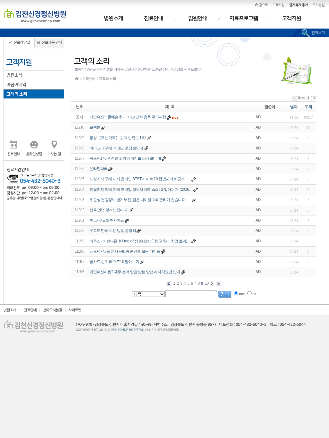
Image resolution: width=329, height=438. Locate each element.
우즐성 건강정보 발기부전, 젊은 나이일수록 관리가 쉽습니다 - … (140, 200)
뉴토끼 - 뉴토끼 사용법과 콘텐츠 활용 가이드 (124, 251)
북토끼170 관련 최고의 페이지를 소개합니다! (125, 158)
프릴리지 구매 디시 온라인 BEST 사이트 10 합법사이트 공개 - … (140, 179)
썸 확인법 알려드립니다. (108, 210)
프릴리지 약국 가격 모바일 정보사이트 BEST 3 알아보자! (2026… (140, 189)
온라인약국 (98, 168)
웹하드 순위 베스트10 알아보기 (114, 261)
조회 (308, 107)
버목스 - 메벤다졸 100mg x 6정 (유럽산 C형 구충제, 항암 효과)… (140, 241)
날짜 (294, 107)
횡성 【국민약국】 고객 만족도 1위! (117, 138)
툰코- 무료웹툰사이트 (106, 220)
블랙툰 (94, 127)
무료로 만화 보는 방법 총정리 (112, 230)
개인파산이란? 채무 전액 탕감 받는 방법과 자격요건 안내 (134, 272)
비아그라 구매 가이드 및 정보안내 (116, 148)
